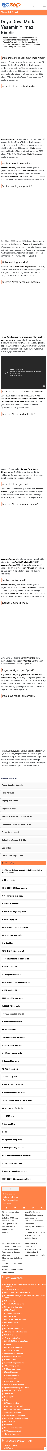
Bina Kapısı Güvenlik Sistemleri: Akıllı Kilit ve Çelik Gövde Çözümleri (25, 1285)
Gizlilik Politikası (9, 1194)
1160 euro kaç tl (31, 1252)
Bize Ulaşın (7, 1203)
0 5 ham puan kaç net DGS (13, 1406)
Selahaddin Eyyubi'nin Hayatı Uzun (16, 824)
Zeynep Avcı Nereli (10, 801)
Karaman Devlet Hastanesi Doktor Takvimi (13, 1270)
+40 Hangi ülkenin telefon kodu (15, 1332)
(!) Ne (6, 1400)
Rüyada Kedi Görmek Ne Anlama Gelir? (18, 1293)
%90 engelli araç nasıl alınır (14, 1363)
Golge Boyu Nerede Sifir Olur (14, 840)
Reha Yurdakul (8, 793)
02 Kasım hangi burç (11, 1375)
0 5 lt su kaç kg (9, 1301)
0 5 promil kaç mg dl (11, 1372)
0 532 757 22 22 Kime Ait (13, 1381)
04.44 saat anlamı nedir (12, 1431)
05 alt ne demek (10, 1360)
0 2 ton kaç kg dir (10, 1316)
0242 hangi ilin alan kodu (13, 1428)
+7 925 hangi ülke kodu (12, 1412)
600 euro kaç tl (31, 1243)
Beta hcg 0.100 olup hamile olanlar (10, 1219)
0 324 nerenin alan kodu (12, 1357)
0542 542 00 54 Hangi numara (14, 1304)
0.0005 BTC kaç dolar (12, 1350)
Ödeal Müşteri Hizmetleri (13, 1289)
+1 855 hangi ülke (10, 1378)
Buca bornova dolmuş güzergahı (11, 1253)
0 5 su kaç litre (9, 1397)
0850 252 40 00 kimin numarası (15, 1319)
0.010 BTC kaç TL (10, 1335)
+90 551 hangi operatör (12, 1366)
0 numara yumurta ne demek (14, 1415)
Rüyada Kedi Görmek (9, 12)
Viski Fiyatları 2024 (9, 1227)
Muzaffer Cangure (32, 1212)
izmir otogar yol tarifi (33, 1249)
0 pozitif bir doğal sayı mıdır (14, 1313)
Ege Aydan (6, 848)
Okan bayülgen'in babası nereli (12, 1259)
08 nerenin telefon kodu (13, 1391)
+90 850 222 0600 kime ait (13, 1353)
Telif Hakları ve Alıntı (10, 1200)
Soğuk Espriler (8, 1229)
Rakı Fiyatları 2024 (9, 1224)
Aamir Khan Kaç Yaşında (12, 785)
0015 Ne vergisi (9, 1422)
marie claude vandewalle (34, 1255)
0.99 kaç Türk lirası (11, 1310)
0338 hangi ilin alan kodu (13, 1347)
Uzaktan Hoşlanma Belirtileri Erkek (32, 1236)
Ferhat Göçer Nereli (10, 832)
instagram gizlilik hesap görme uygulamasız (11, 1247)
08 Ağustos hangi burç (12, 1403)
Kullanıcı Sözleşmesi (10, 1197)
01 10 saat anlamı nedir (12, 1369)
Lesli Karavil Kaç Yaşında (12, 856)
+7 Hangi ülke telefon (12, 1338)
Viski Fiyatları (9, 1448)
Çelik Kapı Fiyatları (11, 1445)
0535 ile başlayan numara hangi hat (17, 1409)
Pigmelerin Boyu (9, 808)
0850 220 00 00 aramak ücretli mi (16, 1419)
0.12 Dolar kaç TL (10, 1344)
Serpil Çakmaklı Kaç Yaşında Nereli (17, 816)
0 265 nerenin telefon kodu (14, 1384)
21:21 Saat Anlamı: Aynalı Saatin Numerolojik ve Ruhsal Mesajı (24, 1297)
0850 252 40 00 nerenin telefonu (16, 1341)
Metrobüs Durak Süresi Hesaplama (34, 1222)
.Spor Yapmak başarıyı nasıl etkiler (17, 1388)
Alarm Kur (6, 1232)
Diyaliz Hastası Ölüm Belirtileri (10, 1213)
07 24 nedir (8, 1425)
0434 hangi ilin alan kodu (13, 1307)
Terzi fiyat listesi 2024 (11, 1243)
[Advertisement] (23, 114)
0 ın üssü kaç (8, 1326)
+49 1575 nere (9, 1394)
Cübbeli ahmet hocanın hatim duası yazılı (34, 1216)
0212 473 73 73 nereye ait (13, 1329)
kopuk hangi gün (31, 1246)
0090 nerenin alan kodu (12, 1322)
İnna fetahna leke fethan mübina (12, 1265)
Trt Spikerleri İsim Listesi (35, 1232)
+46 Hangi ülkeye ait (11, 1434)
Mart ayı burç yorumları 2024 (34, 1228)
